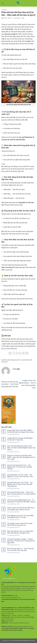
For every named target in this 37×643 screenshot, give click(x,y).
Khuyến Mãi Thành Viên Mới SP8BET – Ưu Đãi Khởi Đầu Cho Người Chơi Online (20, 431)
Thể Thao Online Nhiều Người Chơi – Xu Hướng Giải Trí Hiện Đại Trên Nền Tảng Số (21, 501)
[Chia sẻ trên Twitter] (16, 353)
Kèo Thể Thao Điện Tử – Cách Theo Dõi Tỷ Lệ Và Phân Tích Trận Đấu (20, 549)
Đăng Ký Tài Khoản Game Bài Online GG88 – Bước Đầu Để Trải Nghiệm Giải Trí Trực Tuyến (21, 457)
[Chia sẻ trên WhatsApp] (9, 353)
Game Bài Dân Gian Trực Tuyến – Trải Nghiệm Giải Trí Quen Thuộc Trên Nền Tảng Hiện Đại (20, 484)
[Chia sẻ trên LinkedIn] (27, 353)
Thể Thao (4, 9)
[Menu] (2, 3)
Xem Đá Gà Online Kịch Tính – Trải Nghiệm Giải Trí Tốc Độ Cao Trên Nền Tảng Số (19, 467)
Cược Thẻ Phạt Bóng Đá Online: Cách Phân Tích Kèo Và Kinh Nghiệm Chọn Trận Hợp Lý (21, 447)
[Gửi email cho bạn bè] (20, 353)
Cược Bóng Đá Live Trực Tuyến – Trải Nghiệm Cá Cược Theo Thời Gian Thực (20, 475)
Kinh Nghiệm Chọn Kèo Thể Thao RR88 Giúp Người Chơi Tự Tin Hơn (20, 516)
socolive (28, 41)
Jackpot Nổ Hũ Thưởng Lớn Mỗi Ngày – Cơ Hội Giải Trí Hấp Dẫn (20, 439)
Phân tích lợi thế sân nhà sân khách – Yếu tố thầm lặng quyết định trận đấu (9, 384)
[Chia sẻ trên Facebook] (13, 353)
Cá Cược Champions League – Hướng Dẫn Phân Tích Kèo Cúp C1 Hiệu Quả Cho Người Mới (21, 541)
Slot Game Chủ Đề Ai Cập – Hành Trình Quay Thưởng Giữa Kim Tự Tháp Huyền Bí (21, 493)
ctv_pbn (21, 18)
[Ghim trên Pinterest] (23, 353)
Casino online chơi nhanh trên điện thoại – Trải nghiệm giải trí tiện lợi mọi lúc (21, 508)
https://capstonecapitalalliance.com (11, 597)
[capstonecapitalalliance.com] (18, 3)
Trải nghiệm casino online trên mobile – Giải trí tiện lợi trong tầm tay (20, 524)
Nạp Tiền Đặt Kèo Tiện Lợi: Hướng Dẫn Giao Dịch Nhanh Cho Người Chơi (20, 532)
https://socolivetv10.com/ (10, 267)
